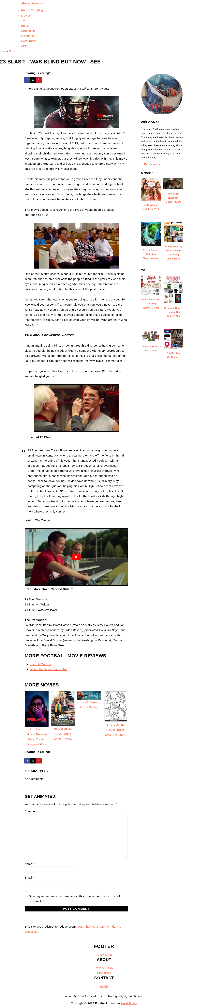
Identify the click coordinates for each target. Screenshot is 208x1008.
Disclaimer (104, 973)
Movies (13, 51)
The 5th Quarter (40, 664)
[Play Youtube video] (76, 557)
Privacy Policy (104, 967)
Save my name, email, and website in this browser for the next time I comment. (74, 899)
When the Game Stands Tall (48, 669)
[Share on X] (33, 80)
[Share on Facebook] (27, 80)
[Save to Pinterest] (39, 80)
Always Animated (32, 3)
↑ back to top (104, 954)
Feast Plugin (129, 1003)
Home (3, 51)
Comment (32, 811)
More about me (152, 164)
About (104, 986)
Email (29, 877)
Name (30, 864)
